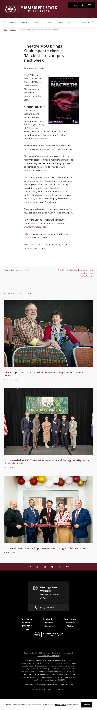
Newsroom (13, 30)
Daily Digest (72, 22)
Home (5, 30)
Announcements (25, 22)
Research (48, 622)
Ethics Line (56, 653)
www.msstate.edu (41, 248)
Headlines (13, 22)
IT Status (27, 622)
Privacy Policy (60, 704)
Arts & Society (63, 270)
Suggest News (86, 22)
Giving (70, 626)
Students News (87, 273)
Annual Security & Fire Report (48, 656)
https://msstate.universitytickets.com (41, 149)
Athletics (70, 622)
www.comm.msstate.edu (35, 226)
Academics (48, 619)
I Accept (86, 704)
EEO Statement (44, 653)
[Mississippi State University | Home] (30, 9)
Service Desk (60, 689)
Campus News (76, 270)
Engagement (88, 270)
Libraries (48, 626)
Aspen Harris (38, 68)
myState (76, 5)
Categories (39, 22)
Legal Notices (67, 653)
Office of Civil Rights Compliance (44, 677)
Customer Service (31, 653)
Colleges (51, 22)
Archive (61, 22)
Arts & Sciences (87, 276)
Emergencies (26, 619)
